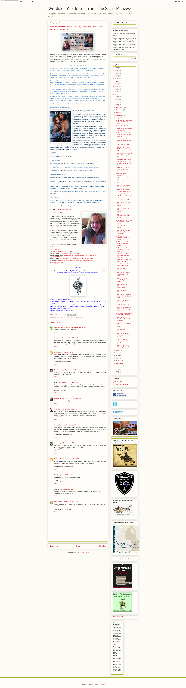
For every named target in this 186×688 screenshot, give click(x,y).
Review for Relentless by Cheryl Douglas (123, 260)
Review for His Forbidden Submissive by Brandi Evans (123, 324)
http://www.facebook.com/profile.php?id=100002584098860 (76, 258)
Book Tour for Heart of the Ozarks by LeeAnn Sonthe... (124, 221)
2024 (116, 73)
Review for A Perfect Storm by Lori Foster (123, 346)
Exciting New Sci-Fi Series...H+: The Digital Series (124, 195)
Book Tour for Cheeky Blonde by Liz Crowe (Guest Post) (123, 285)
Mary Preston (58, 501)
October (119, 112)
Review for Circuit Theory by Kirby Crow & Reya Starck (123, 308)
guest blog (73, 317)
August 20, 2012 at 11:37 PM (68, 489)
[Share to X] (72, 315)
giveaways (67, 317)
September (120, 115)
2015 (116, 97)
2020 (116, 83)
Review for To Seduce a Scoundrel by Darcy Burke (123, 169)
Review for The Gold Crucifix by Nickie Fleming (122, 280)
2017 (116, 91)
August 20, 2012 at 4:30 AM (78, 327)
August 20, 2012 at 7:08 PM (71, 459)
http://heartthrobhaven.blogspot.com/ (71, 253)
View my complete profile (120, 384)
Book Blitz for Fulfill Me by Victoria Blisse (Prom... (124, 313)
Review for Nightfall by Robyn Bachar (123, 301)
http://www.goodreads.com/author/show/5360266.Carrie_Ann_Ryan (75, 260)
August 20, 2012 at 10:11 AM (70, 382)
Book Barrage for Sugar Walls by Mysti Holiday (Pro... (123, 149)
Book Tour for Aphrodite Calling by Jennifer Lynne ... (123, 335)
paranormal (80, 317)
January (119, 366)
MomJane (57, 370)
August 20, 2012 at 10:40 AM (73, 398)
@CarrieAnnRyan (59, 262)
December (119, 107)
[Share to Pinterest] (75, 315)
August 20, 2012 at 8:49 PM (66, 475)
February (119, 363)
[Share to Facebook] (73, 315)
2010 (116, 372)
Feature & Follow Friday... (124, 126)
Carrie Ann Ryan (59, 398)
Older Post (102, 546)
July (117, 350)
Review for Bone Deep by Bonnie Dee (124, 129)
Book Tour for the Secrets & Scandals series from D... (124, 163)
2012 (116, 105)
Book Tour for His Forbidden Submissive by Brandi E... (123, 319)
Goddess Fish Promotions (62, 327)
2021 (116, 81)
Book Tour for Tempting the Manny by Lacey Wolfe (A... (123, 231)
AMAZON (61, 209)
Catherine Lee (58, 459)
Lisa (55, 352)
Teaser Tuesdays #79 (122, 199)
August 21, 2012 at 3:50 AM (70, 501)
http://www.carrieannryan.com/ (63, 250)
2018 (116, 89)
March (118, 360)
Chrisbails (57, 409)
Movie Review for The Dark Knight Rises (122, 264)
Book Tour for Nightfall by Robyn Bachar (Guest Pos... (123, 296)
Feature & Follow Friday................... (122, 269)
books (61, 317)
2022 (116, 78)
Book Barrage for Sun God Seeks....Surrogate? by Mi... (123, 180)
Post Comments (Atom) (82, 552)
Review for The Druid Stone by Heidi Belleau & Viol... (123, 215)
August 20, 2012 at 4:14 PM (66, 443)
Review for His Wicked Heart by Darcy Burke (123, 186)
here (69, 308)
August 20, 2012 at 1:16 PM (69, 409)
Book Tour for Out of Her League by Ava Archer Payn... (123, 134)
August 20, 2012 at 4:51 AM (70, 338)
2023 (116, 76)
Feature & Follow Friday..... (121, 330)
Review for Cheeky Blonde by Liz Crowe (123, 291)
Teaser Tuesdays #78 (122, 304)
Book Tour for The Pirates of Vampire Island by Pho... (124, 121)
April (117, 358)
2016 (116, 94)
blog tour (56, 317)
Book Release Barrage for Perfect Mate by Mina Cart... (124, 154)
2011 (116, 369)
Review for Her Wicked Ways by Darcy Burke (123, 190)
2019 (116, 86)
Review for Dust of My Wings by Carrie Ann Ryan (123, 209)
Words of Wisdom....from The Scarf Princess (90, 8)
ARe (70, 209)
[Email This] (68, 315)
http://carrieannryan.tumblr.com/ (63, 264)
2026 (116, 68)
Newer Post (54, 546)
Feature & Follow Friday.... (121, 174)
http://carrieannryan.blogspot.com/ (62, 251)
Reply (55, 332)
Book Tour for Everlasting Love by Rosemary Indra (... (123, 243)
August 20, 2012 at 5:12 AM (65, 352)
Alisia (56, 443)
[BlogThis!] (70, 315)
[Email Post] (64, 314)
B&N (66, 209)
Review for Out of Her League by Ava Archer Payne (123, 140)
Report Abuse (118, 616)
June (118, 352)
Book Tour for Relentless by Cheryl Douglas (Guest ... (123, 255)
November (119, 110)
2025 (116, 70)
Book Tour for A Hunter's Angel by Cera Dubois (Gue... (123, 249)
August (118, 118)
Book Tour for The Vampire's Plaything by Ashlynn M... (123, 237)
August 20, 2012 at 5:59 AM (68, 370)
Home (78, 546)
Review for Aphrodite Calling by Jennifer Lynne (122, 340)
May (117, 355)
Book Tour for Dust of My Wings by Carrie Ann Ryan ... (123, 204)
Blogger (103, 684)
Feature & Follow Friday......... (121, 226)
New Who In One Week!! (123, 159)
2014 (116, 99)
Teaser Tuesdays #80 (122, 144)
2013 (116, 102)
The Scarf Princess (121, 382)
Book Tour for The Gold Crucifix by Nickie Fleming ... (123, 274)
